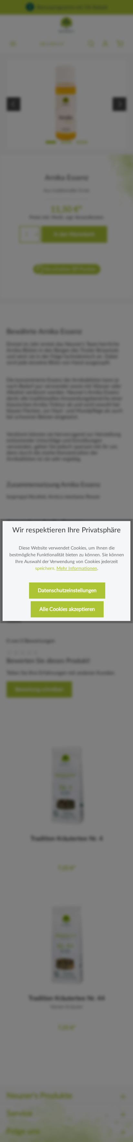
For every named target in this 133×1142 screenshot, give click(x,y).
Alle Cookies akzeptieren (67, 609)
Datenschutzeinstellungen (67, 590)
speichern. (45, 568)
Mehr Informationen (76, 568)
